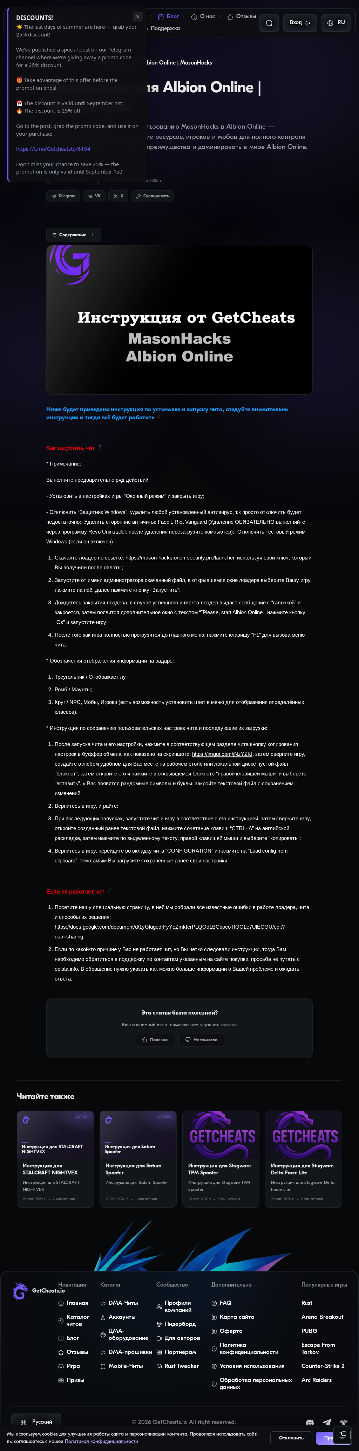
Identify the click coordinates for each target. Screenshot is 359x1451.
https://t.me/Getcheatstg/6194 (53, 148)
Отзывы (246, 17)
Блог (173, 17)
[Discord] (310, 1422)
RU (341, 23)
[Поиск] (269, 23)
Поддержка (165, 29)
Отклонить (291, 1438)
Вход (296, 23)
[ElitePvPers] (343, 1422)
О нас (207, 17)
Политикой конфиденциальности (101, 1441)
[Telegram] (327, 1422)
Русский (42, 1422)
